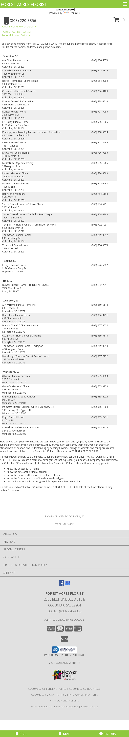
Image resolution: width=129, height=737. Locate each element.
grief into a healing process (33, 441)
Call (22, 733)
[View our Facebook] (61, 585)
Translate (75, 12)
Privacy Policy (40, 706)
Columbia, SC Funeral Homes (47, 688)
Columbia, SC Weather (45, 694)
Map (65, 733)
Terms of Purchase (65, 706)
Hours (109, 733)
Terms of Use (89, 706)
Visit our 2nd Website (64, 663)
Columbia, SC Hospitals (85, 688)
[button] (119, 21)
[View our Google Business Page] (67, 585)
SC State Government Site (80, 694)
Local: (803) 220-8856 (64, 611)
